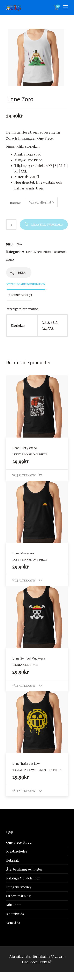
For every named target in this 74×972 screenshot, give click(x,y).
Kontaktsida (15, 914)
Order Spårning (18, 896)
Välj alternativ (23, 475)
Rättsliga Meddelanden (23, 878)
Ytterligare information (26, 284)
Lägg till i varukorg (47, 224)
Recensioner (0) (20, 295)
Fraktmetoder (16, 851)
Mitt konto (14, 905)
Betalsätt (12, 860)
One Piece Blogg (19, 842)
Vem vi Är (13, 923)
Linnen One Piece (39, 252)
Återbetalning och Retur (24, 869)
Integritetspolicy (18, 887)
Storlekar (15, 202)
